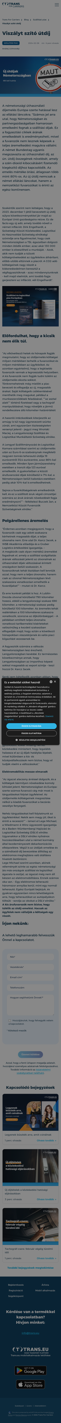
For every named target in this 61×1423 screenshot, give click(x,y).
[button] (30, 740)
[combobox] (51, 681)
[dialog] (31, 711)
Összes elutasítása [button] (31, 733)
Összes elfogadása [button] (31, 726)
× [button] (55, 681)
